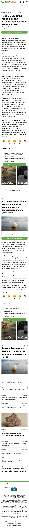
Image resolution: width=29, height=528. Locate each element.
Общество (5, 198)
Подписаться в (14, 32)
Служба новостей (7, 212)
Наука (4, 395)
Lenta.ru (10, 252)
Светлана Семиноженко (9, 27)
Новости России (7, 12)
